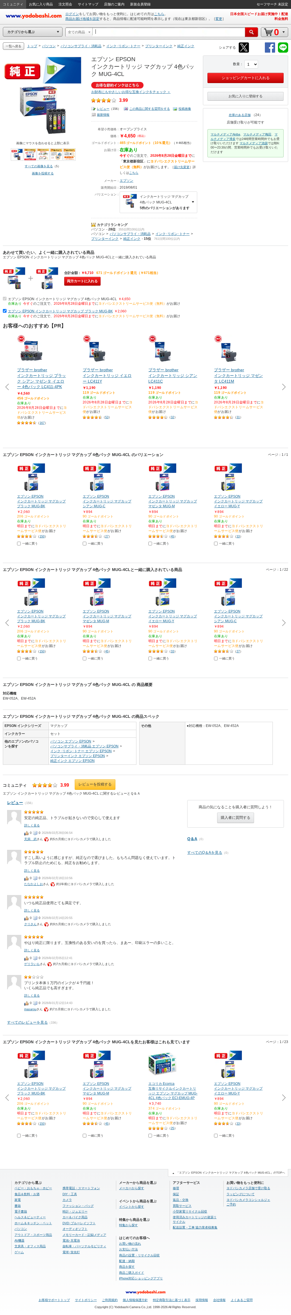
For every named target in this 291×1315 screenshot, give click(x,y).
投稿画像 (184, 108)
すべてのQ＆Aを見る (204, 852)
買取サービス (182, 1205)
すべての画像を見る (39, 166)
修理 (176, 1188)
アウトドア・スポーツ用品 (33, 1234)
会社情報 (219, 1300)
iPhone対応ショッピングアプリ (141, 1278)
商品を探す (127, 1266)
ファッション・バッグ (78, 1205)
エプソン (126, 181)
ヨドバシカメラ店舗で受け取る (248, 1188)
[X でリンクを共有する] (244, 51)
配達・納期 (127, 1261)
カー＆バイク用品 (75, 1217)
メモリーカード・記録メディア (84, 1234)
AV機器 (19, 1240)
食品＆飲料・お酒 (27, 1194)
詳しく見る (32, 825)
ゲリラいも (32, 964)
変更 (218, 19)
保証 (176, 1194)
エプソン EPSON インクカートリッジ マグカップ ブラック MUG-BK (60, 311)
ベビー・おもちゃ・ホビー (33, 1188)
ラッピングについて (240, 1194)
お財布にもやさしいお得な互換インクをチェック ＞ (131, 92)
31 (238, 417)
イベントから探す (131, 1206)
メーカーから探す (131, 1188)
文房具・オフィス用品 (30, 1246)
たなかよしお (33, 884)
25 (172, 1128)
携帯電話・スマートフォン (81, 1188)
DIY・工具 (70, 1194)
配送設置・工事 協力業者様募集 (195, 1227)
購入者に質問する (235, 817)
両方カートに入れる (82, 281)
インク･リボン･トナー (172, 234)
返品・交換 (180, 1199)
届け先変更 (182, 167)
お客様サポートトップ (54, 1300)
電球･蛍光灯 (71, 1252)
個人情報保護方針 (135, 1300)
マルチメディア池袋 (254, 143)
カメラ (67, 1199)
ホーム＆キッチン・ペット (33, 1223)
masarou (30, 1009)
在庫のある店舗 (240, 115)
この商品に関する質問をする (149, 108)
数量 (236, 64)
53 (107, 417)
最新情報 (103, 114)
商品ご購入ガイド (131, 1272)
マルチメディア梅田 (257, 134)
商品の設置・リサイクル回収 (139, 1255)
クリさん (30, 924)
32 (172, 417)
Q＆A (192, 838)
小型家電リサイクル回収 (190, 1211)
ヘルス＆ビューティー (30, 1217)
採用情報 (202, 1300)
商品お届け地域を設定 (82, 19)
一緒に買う (30, 543)
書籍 (17, 1205)
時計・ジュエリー (75, 1211)
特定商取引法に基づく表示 (171, 1300)
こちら (159, 14)
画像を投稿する (43, 173)
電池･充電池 (71, 1240)
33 (238, 536)
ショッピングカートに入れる (246, 78)
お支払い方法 (128, 1249)
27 (107, 536)
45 (172, 536)
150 (42, 536)
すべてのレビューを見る (27, 1022)
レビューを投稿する (95, 784)
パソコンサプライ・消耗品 (130, 234)
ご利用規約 (110, 1300)
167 (42, 422)
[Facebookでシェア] (270, 51)
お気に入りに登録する (245, 96)
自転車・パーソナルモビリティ (84, 1246)
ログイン (72, 14)
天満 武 (30, 839)
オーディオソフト (75, 1229)
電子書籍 (20, 1211)
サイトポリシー (86, 1300)
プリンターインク (105, 239)
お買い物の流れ (130, 1243)
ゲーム (19, 1252)
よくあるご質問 (242, 1300)
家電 (17, 1199)
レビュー (103, 108)
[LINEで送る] (283, 51)
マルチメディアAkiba (225, 134)
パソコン (98, 229)
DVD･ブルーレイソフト (79, 1223)
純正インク (131, 239)
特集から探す (128, 1225)
